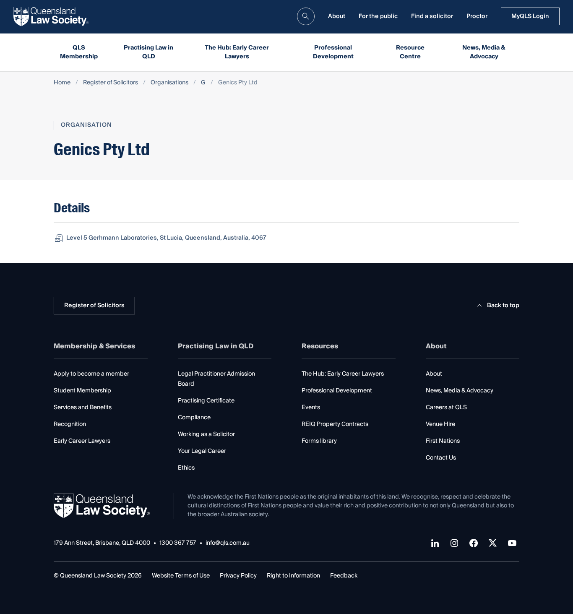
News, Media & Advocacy (483, 52)
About (336, 16)
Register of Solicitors (110, 82)
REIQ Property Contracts (335, 424)
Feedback (343, 576)
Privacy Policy (238, 576)
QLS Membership (79, 52)
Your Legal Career (202, 451)
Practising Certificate (206, 401)
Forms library (319, 441)
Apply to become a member (91, 374)
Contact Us (441, 458)
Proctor (476, 16)
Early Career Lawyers (82, 441)
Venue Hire (440, 424)
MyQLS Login (530, 16)
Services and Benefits (83, 407)
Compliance (194, 418)
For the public (378, 16)
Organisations (169, 82)
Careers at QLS (446, 407)
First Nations (443, 441)
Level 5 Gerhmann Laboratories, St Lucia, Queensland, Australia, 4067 (166, 238)
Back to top (503, 305)
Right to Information (293, 576)
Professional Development (333, 52)
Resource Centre (410, 52)
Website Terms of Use (181, 576)
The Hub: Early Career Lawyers (237, 52)
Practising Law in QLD (148, 52)
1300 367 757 (177, 543)
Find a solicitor (432, 16)
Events (311, 407)
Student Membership (82, 391)
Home (62, 82)
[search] (306, 16)
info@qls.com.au (228, 543)
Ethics (186, 468)
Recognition (70, 424)
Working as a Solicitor (206, 434)
